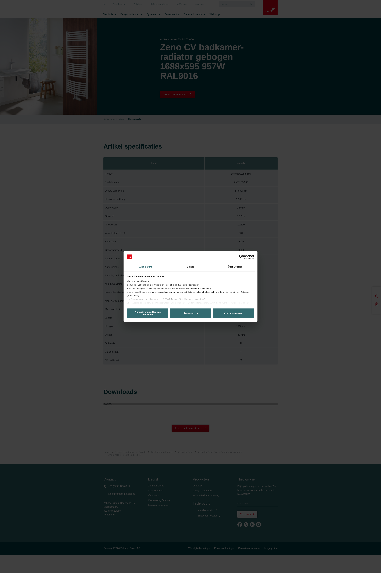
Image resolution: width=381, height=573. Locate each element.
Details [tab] (190, 266)
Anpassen (189, 313)
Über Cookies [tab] (235, 266)
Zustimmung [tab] (146, 266)
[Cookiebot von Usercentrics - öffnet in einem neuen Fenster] (241, 257)
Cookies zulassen (233, 313)
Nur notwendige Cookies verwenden (148, 313)
